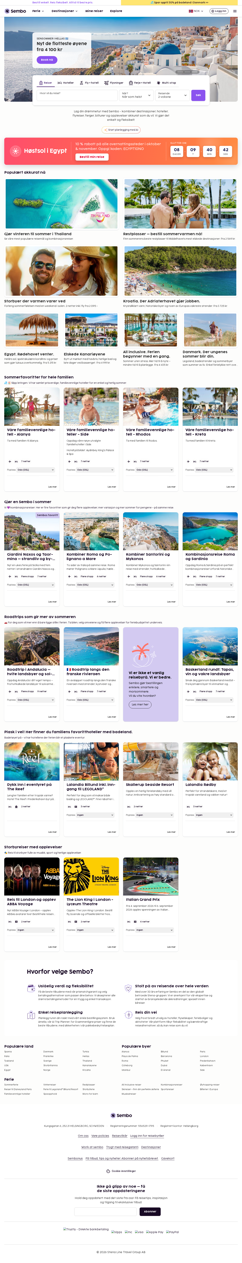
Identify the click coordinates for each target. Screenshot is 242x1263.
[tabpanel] (121, 95)
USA (6, 1065)
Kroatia (87, 1070)
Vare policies (100, 1136)
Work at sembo (92, 1147)
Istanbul (126, 1070)
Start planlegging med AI (123, 129)
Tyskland (9, 1061)
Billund (164, 1051)
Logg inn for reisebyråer (147, 1136)
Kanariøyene (90, 1065)
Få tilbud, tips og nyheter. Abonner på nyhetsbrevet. (122, 1158)
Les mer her (141, 704)
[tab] (46, 83)
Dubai (164, 1065)
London (204, 1056)
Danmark (48, 1051)
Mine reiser (94, 11)
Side (202, 1070)
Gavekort (168, 1158)
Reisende (164, 93)
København (206, 1065)
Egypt (7, 1070)
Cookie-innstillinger (124, 1171)
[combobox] (77, 97)
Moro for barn (90, 1094)
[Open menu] (235, 11)
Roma (125, 1061)
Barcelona (166, 1056)
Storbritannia (50, 1065)
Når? (125, 93)
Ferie (36, 11)
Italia (6, 1056)
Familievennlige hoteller (17, 1094)
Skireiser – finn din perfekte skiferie (140, 1089)
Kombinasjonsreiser (171, 1085)
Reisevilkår (119, 1136)
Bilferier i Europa (209, 1089)
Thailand (87, 1061)
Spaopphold (50, 1094)
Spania (8, 1051)
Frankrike (48, 1056)
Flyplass (11, 470)
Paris (202, 1051)
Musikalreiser (129, 1094)
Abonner (150, 1211)
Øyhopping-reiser (210, 1085)
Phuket (164, 1061)
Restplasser (89, 1085)
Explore (116, 11)
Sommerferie (11, 1085)
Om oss (83, 1136)
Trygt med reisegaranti (122, 1147)
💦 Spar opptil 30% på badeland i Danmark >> (179, 2)
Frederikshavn (207, 1061)
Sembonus (75, 1158)
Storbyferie (89, 1089)
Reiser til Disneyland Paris (18, 1089)
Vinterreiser (49, 1085)
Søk (198, 95)
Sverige (47, 1061)
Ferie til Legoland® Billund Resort (60, 1089)
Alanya (125, 1051)
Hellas (86, 1056)
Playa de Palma (130, 1056)
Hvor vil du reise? (50, 93)
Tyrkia (86, 1051)
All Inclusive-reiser (131, 1085)
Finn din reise (50, 60)
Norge (46, 1070)
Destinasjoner (63, 11)
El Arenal (165, 1070)
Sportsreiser (167, 1089)
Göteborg (127, 1065)
